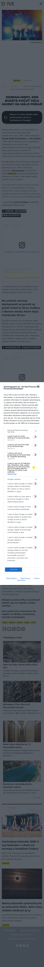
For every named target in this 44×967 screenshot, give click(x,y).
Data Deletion (11, 578)
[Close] (39, 387)
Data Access (25, 578)
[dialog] (22, 483)
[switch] (35, 437)
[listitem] (22, 431)
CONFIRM (13, 569)
